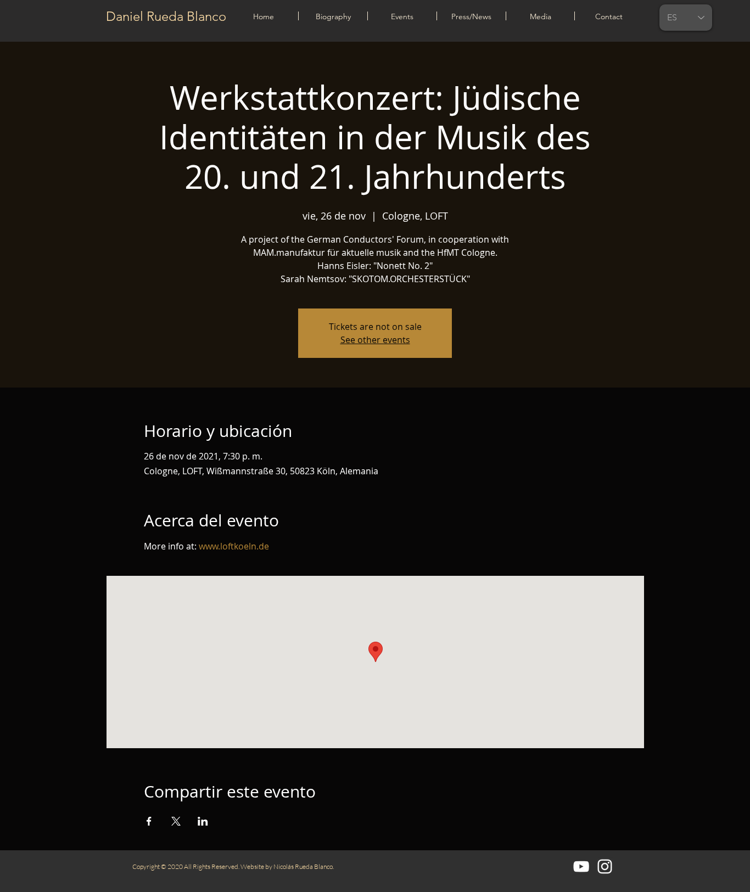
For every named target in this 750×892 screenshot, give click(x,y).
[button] (402, 16)
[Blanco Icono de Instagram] (604, 866)
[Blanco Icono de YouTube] (581, 866)
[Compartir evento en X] (176, 821)
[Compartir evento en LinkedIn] (203, 821)
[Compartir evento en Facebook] (149, 821)
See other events (375, 340)
